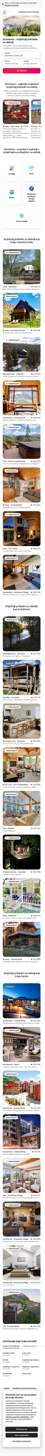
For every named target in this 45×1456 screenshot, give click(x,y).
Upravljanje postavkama (21, 1441)
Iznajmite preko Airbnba (28, 12)
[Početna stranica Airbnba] (4, 12)
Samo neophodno (21, 1435)
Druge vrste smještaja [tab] (11, 1346)
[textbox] (12, 63)
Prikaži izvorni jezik (11, 5)
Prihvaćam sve (21, 1429)
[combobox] (22, 55)
